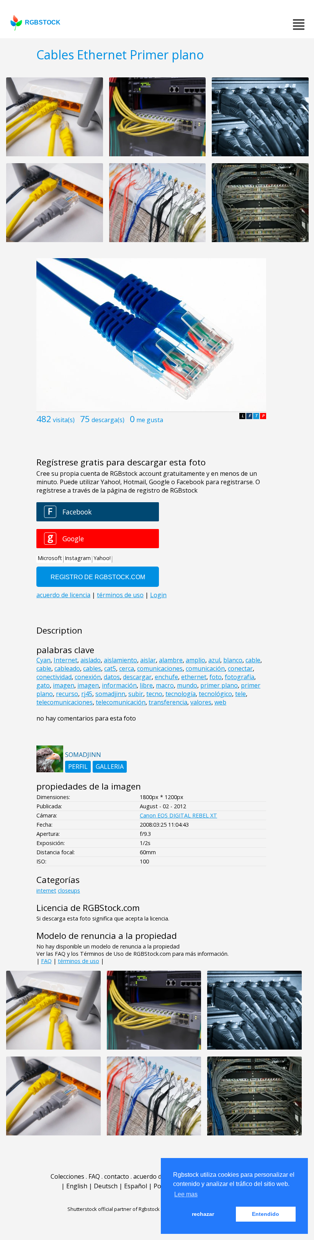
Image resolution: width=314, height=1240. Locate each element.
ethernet (193, 677)
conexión (88, 677)
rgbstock (43, 22)
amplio (195, 660)
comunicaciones (160, 668)
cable (252, 660)
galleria (110, 766)
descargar (137, 677)
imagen (63, 685)
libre (146, 685)
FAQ (46, 961)
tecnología (180, 694)
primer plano (219, 685)
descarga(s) (108, 420)
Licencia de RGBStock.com (88, 908)
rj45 (86, 694)
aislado (90, 660)
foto (215, 677)
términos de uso (78, 961)
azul (214, 660)
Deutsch (106, 1186)
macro (165, 685)
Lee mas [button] (186, 1194)
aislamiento (120, 660)
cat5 (110, 668)
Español (135, 1186)
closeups (69, 890)
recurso (67, 694)
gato (43, 685)
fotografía (239, 677)
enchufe (166, 677)
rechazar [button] (203, 1214)
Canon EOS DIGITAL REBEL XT (178, 815)
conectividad (54, 677)
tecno (154, 694)
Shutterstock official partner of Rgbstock (113, 1209)
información (119, 685)
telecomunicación (121, 702)
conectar (240, 668)
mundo (187, 685)
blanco (232, 660)
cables (92, 668)
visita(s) (64, 420)
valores (200, 702)
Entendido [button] (265, 1214)
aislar (148, 660)
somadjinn (110, 694)
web (220, 702)
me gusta (149, 420)
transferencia (168, 702)
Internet (65, 660)
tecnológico (215, 694)
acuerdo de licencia (160, 1176)
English (76, 1186)
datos (112, 677)
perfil (78, 766)
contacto (116, 1176)
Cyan (43, 660)
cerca (126, 668)
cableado (67, 668)
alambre (171, 660)
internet (46, 890)
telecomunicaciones (64, 702)
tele (240, 694)
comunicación (205, 668)
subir (135, 694)
